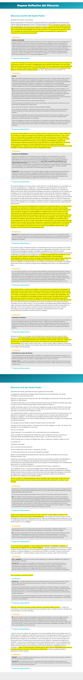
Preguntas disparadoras (21, 58)
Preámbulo (16, 37)
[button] (41, 37)
